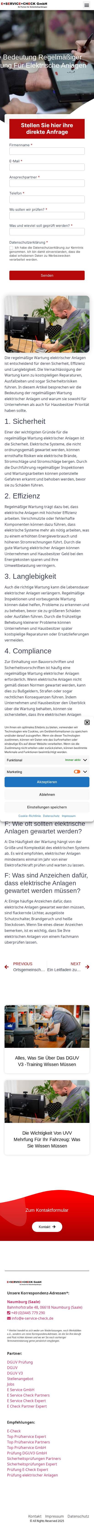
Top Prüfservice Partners (28, 1442)
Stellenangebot (20, 1378)
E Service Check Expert (26, 1400)
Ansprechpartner (24, 177)
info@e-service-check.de (32, 1318)
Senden (47, 275)
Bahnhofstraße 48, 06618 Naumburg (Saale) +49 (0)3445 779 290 (44, 1307)
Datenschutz (51, 815)
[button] (87, 722)
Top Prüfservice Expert (26, 1436)
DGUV (12, 1367)
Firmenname (20, 145)
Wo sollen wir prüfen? (28, 210)
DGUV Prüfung (20, 1362)
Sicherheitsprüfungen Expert (32, 1464)
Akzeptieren (47, 782)
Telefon (16, 193)
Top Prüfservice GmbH (26, 1447)
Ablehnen (47, 794)
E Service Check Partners (28, 1395)
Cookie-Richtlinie (29, 815)
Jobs (10, 1384)
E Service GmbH (20, 1389)
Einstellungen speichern (47, 807)
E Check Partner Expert (27, 1406)
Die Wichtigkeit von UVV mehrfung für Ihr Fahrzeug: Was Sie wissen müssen (47, 1139)
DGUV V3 (15, 1373)
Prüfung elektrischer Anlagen (32, 1475)
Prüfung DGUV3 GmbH (27, 1453)
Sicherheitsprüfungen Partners (34, 1458)
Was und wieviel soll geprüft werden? (41, 226)
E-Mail (15, 161)
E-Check (14, 1431)
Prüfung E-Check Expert (27, 1469)
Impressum (69, 815)
